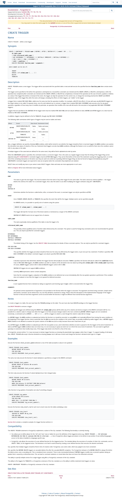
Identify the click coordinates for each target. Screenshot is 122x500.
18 (28, 12)
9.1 (52, 16)
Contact (77, 493)
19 (24, 14)
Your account (73, 2)
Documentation (31, 2)
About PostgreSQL (67, 493)
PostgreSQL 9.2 (25, 10)
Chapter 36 (16, 168)
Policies (44, 493)
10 (32, 16)
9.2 (48, 16)
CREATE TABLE (43, 243)
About (15, 2)
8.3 (10, 18)
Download (21, 2)
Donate (64, 2)
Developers (50, 2)
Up (19, 28)
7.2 (29, 18)
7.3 (26, 18)
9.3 (45, 16)
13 (24, 16)
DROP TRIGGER (15, 306)
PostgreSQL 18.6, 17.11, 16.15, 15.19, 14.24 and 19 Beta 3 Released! (67, 6)
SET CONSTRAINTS (23, 157)
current (53, 23)
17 (31, 12)
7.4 (23, 18)
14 (40, 12)
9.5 (39, 16)
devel (28, 14)
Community (41, 2)
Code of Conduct (54, 493)
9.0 (55, 16)
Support (58, 2)
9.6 (36, 16)
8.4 (58, 16)
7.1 (32, 18)
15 (37, 12)
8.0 (19, 18)
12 (27, 16)
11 (30, 16)
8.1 (16, 18)
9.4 (42, 16)
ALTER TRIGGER (25, 473)
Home (10, 2)
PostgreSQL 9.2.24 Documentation (61, 26)
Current (24, 12)
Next (112, 28)
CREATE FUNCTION (14, 473)
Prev (9, 28)
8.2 (13, 18)
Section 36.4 (12, 422)
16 (34, 12)
